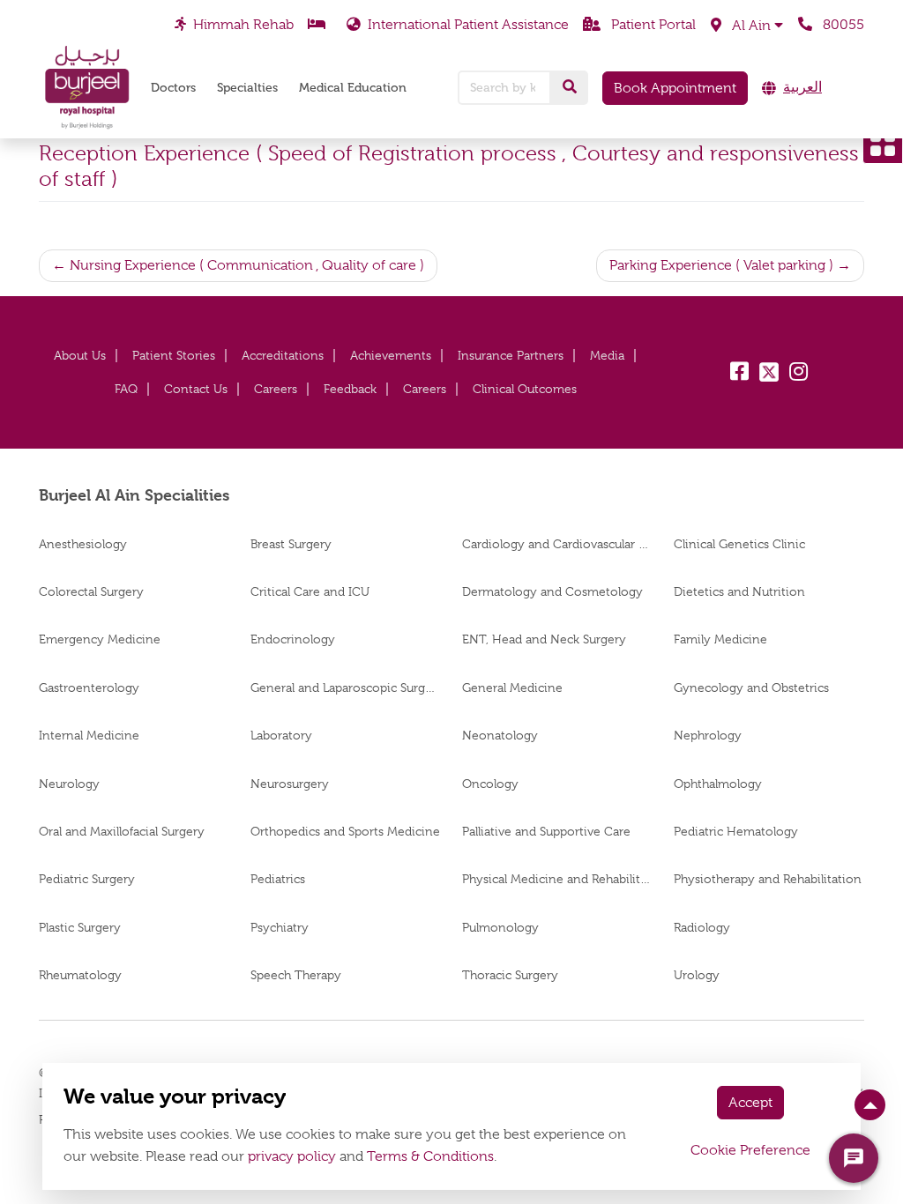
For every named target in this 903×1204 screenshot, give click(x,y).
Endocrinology (292, 639)
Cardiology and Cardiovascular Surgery (557, 544)
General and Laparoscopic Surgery (345, 687)
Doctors (173, 87)
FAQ (126, 389)
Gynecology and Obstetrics (751, 687)
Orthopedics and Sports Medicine (345, 831)
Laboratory (281, 735)
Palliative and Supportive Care (548, 831)
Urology (697, 975)
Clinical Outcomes (525, 389)
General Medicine (512, 687)
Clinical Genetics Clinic (739, 544)
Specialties (247, 87)
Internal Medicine (89, 735)
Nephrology (708, 735)
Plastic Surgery (80, 927)
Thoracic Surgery (510, 975)
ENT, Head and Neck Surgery (544, 639)
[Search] (569, 87)
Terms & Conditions (430, 1156)
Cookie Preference (750, 1150)
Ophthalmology (718, 784)
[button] (747, 25)
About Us (80, 355)
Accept (750, 1103)
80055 (841, 25)
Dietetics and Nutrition (739, 591)
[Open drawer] (882, 143)
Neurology (69, 784)
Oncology (490, 784)
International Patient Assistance (468, 25)
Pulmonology (500, 927)
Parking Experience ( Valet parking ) (721, 265)
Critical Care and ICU (309, 591)
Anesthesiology (83, 544)
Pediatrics (277, 879)
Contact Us (196, 389)
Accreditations (283, 355)
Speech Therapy (295, 975)
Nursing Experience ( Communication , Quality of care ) (247, 265)
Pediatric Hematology (736, 831)
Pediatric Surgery (87, 879)
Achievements (390, 355)
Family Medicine (720, 639)
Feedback (350, 389)
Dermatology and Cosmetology (552, 591)
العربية (802, 87)
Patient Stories (173, 355)
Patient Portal (652, 25)
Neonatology (500, 735)
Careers (275, 389)
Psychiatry (279, 927)
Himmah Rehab (243, 25)
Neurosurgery (289, 784)
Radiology (702, 927)
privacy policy (292, 1156)
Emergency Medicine (99, 639)
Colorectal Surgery (91, 591)
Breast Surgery (291, 544)
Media (607, 355)
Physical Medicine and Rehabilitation (557, 879)
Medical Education (353, 87)
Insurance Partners (510, 355)
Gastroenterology (89, 687)
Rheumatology (80, 975)
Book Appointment (675, 88)
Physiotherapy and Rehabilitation (768, 879)
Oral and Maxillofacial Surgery (122, 831)
